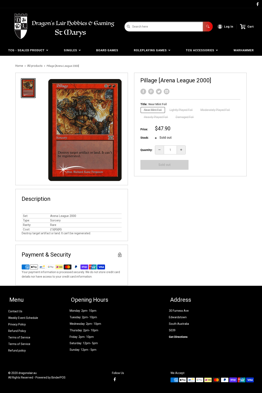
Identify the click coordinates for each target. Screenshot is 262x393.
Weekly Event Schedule (23, 317)
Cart (250, 26)
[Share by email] (166, 91)
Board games (107, 50)
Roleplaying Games (151, 50)
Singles (71, 50)
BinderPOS (58, 377)
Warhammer (244, 50)
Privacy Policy (17, 324)
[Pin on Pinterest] (151, 91)
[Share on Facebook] (143, 91)
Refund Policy (17, 331)
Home (19, 65)
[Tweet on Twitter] (159, 91)
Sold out (164, 165)
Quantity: (146, 149)
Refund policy (17, 350)
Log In (228, 26)
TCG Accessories (201, 50)
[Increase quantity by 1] (181, 149)
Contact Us (15, 311)
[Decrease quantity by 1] (159, 149)
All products (35, 65)
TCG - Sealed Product (27, 50)
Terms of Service (19, 337)
